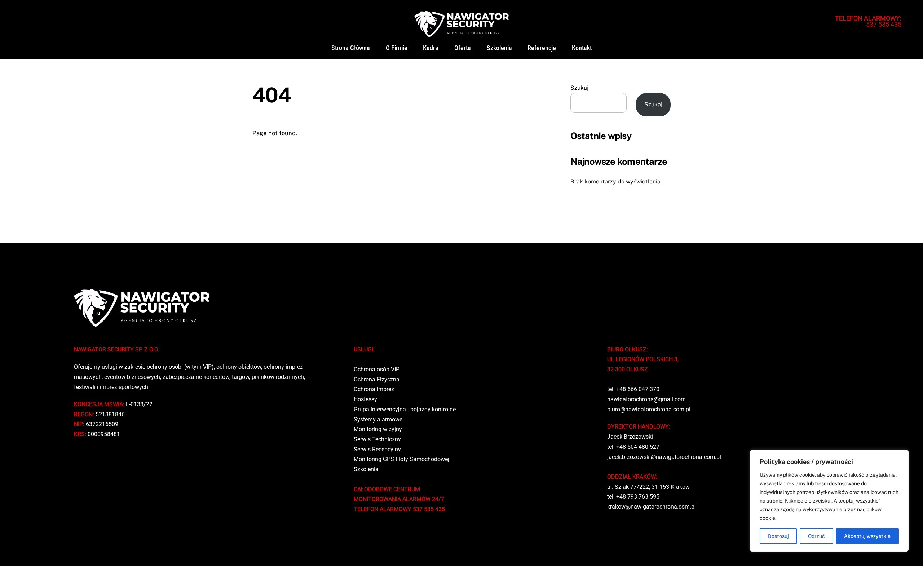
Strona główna (350, 48)
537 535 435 (868, 21)
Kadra (430, 48)
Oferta (462, 48)
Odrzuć (816, 536)
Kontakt (582, 48)
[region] (829, 501)
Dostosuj (778, 536)
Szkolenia (499, 48)
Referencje (541, 48)
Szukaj (579, 87)
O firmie (396, 48)
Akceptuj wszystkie (867, 536)
